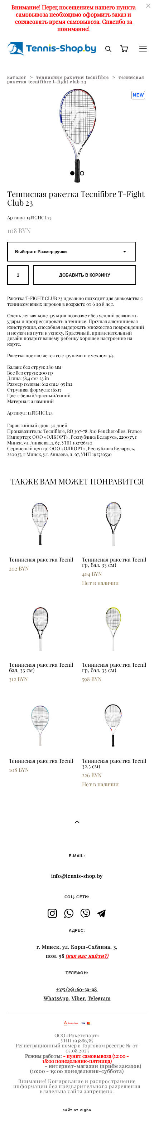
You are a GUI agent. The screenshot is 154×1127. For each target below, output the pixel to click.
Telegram (99, 998)
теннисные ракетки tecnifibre (72, 77)
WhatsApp (56, 998)
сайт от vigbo (77, 1110)
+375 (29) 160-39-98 (76, 989)
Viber (78, 998)
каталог (17, 77)
